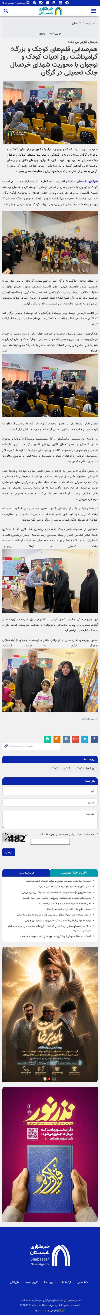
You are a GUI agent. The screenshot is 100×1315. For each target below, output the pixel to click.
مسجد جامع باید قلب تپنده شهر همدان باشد (68, 909)
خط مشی (82, 1282)
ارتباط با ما (65, 1282)
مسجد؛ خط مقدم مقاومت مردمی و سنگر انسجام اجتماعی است (58, 881)
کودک (54, 768)
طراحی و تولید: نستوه (46, 1311)
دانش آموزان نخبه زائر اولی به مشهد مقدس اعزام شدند (62, 887)
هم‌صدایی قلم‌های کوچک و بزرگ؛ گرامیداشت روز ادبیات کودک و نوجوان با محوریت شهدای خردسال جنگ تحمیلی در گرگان (54, 61)
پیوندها (48, 1282)
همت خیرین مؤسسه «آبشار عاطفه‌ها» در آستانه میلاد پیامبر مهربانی (56, 893)
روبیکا (28, 4)
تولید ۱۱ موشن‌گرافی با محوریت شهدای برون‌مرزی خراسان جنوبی (58, 921)
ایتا (60, 4)
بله (41, 4)
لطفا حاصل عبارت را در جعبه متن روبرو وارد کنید (68, 835)
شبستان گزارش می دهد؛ (83, 42)
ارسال (8, 852)
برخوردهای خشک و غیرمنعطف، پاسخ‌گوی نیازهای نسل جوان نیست (57, 898)
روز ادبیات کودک (85, 768)
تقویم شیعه (31, 1282)
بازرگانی (14, 1282)
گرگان (66, 768)
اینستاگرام (54, 4)
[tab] (74, 873)
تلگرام (67, 4)
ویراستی (47, 4)
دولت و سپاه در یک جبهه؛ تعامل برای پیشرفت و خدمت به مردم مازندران (54, 915)
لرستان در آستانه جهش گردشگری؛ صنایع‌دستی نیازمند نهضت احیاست (55, 936)
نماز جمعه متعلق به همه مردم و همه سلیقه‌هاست (65, 904)
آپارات (34, 4)
